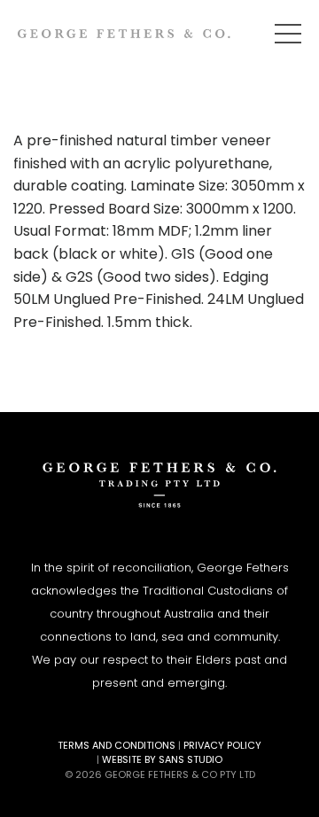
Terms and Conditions (116, 745)
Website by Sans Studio (162, 759)
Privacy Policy (222, 745)
